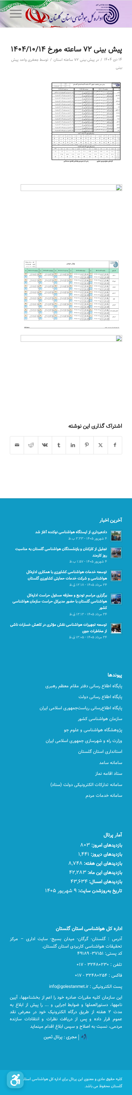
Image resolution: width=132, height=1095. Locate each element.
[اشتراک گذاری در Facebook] (115, 445)
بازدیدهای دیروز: (105, 854)
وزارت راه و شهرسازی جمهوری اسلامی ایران (84, 740)
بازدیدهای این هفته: (102, 863)
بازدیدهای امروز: (106, 845)
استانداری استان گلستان (100, 751)
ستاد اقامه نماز (108, 773)
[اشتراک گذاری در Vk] (45, 445)
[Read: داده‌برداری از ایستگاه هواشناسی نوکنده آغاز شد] (116, 536)
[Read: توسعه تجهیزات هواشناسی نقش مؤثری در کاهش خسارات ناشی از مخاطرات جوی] (116, 628)
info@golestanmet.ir (68, 986)
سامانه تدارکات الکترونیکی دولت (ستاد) (86, 784)
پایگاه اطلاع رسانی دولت (100, 696)
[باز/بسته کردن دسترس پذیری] (15, 1079)
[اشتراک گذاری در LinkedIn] (73, 445)
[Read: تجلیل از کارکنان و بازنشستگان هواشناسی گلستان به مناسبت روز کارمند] (116, 553)
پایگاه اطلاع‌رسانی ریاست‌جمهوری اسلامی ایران (81, 708)
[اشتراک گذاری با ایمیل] (17, 445)
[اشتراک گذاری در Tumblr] (59, 445)
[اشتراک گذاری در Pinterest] (86, 445)
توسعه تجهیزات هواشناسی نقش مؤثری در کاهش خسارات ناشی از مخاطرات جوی (58, 627)
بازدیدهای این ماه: (104, 872)
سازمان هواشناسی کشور (100, 718)
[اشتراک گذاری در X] (100, 445)
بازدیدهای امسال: (105, 881)
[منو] (18, 13)
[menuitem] (33, 13)
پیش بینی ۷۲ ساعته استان (74, 60)
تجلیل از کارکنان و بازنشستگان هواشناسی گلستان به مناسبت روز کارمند (61, 552)
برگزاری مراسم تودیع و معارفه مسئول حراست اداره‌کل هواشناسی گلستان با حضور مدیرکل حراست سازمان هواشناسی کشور (60, 601)
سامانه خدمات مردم (104, 795)
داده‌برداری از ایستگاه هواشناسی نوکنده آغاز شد (71, 532)
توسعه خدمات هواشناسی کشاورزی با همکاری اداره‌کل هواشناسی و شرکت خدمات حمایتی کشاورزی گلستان (66, 575)
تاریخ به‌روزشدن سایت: (99, 891)
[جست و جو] (33, 13)
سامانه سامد (110, 762)
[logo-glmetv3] (77, 13)
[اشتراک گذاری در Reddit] (31, 445)
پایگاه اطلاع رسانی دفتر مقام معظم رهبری (83, 686)
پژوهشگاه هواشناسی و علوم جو (93, 730)
